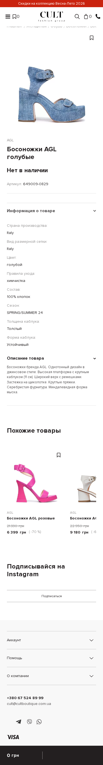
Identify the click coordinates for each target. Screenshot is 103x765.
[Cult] (51, 17)
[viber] (29, 722)
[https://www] (9, 722)
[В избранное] (91, 87)
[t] (19, 722)
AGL (10, 513)
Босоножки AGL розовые (31, 518)
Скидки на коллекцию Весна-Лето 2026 (51, 3)
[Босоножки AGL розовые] (36, 478)
